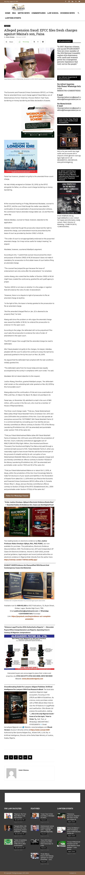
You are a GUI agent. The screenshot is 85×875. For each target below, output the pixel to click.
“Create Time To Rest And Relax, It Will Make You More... (47, 815)
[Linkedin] (72, 1)
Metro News (24, 13)
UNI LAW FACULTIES (20, 820)
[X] (75, 1)
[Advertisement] (56, 7)
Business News (67, 13)
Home (7, 13)
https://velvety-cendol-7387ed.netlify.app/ (20, 560)
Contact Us (72, 873)
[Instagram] (69, 1)
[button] (78, 13)
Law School (53, 13)
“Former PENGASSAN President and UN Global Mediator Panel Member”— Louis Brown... (73, 845)
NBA (14, 13)
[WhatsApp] (6, 757)
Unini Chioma (10, 37)
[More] (43, 42)
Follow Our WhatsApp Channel (17, 496)
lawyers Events (13, 18)
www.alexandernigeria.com (32, 679)
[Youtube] (79, 1)
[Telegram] (30, 757)
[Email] (25, 757)
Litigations (7, 26)
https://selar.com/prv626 (40, 730)
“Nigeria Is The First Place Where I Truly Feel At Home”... (20, 815)
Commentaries (39, 13)
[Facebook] (65, 1)
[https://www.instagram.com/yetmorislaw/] (69, 137)
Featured (43, 820)
